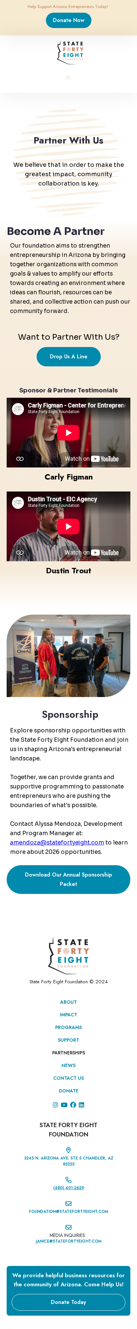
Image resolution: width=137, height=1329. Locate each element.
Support (68, 1040)
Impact (68, 1015)
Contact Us (68, 1078)
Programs (68, 1027)
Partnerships (68, 1053)
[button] (68, 78)
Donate (68, 1091)
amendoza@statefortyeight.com (57, 842)
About (68, 1002)
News (68, 1065)
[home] (68, 52)
